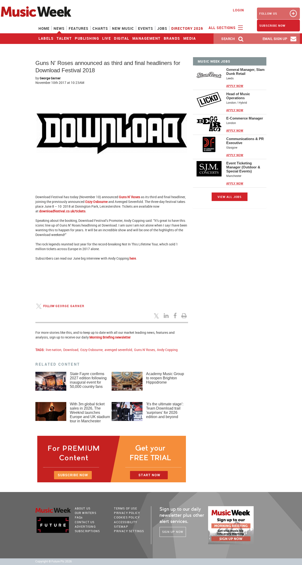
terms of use (125, 508)
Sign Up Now (172, 532)
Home (44, 28)
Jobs (162, 28)
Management (146, 38)
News (59, 28)
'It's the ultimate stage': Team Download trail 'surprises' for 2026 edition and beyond (164, 410)
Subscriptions (87, 531)
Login (238, 10)
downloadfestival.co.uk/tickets (62, 211)
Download (70, 349)
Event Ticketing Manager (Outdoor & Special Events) (243, 167)
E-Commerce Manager (244, 118)
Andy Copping (167, 349)
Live (106, 38)
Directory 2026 (187, 28)
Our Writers (85, 513)
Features (78, 28)
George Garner (50, 78)
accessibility (125, 522)
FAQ (79, 517)
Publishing (87, 38)
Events (145, 28)
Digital (121, 38)
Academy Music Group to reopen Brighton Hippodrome (165, 378)
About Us (83, 508)
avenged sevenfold (118, 349)
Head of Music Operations (238, 96)
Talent (64, 38)
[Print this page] (184, 315)
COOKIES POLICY (127, 517)
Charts (100, 28)
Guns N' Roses (144, 349)
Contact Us (85, 522)
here (133, 258)
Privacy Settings (129, 531)
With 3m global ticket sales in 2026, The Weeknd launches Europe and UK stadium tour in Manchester (90, 412)
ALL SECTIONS (223, 27)
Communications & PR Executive (245, 141)
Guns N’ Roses (129, 197)
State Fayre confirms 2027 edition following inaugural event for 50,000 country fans (88, 380)
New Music (123, 28)
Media (189, 38)
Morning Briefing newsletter (110, 337)
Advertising (85, 526)
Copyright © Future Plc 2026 (53, 561)
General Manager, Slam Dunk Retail (245, 72)
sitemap (121, 526)
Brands (172, 38)
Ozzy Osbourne (96, 201)
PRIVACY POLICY (127, 513)
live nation (53, 349)
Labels (46, 38)
